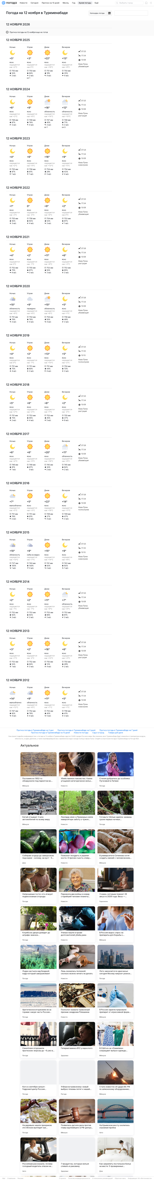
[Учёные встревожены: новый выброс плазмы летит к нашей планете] (77, 1078)
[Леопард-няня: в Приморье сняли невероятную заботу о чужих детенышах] (77, 809)
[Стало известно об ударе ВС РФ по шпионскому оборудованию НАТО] (115, 1078)
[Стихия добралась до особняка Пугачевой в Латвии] (115, 770)
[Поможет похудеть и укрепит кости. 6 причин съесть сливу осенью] (77, 847)
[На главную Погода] (11, 3)
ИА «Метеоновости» (145, 1178)
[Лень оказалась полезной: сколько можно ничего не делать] (77, 963)
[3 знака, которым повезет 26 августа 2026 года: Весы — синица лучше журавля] (115, 886)
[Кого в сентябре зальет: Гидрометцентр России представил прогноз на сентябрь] (38, 1078)
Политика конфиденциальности (79, 1178)
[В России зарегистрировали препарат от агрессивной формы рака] (115, 1001)
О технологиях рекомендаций (102, 1178)
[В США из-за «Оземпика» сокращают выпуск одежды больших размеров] (115, 1040)
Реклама (20, 1178)
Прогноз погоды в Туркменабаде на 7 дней (118, 730)
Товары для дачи (115, 732)
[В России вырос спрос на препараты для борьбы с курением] (115, 924)
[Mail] (3, 3)
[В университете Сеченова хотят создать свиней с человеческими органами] (115, 847)
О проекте (62, 1178)
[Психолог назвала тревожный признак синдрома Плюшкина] (77, 1001)
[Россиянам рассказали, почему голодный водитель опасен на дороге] (38, 1155)
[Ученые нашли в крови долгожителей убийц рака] (77, 924)
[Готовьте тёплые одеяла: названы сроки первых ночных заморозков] (115, 809)
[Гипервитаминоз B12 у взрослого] (77, 1040)
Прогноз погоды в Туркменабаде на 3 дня (35, 730)
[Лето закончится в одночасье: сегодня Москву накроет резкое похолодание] (115, 963)
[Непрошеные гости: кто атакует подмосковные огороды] (38, 886)
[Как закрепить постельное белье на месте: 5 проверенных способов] (115, 1155)
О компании (11, 1178)
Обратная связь (120, 1178)
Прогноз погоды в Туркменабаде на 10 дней (50, 732)
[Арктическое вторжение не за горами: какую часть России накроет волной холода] (38, 1001)
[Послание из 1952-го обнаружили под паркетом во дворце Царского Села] (38, 770)
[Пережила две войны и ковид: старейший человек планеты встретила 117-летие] (77, 886)
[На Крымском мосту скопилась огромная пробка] (115, 1117)
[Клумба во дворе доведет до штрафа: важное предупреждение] (38, 924)
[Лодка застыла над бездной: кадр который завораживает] (38, 963)
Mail (3, 1178)
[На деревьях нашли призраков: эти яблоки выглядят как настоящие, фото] (38, 1117)
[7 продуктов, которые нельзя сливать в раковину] (77, 1155)
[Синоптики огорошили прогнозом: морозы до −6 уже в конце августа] (38, 1040)
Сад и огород (98, 732)
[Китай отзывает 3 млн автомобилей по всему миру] (38, 809)
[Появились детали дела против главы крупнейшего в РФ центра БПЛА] (77, 1117)
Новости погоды (81, 732)
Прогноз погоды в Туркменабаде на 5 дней (76, 730)
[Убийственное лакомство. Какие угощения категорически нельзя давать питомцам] (77, 770)
